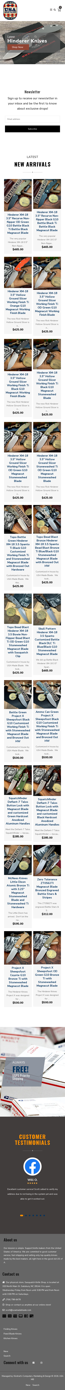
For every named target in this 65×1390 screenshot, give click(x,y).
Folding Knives (10, 1329)
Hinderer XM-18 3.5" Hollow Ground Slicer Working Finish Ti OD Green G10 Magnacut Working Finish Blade (47, 304)
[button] (3, 52)
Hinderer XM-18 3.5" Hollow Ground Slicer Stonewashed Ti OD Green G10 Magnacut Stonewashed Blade (47, 468)
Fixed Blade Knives (13, 1333)
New (6, 1351)
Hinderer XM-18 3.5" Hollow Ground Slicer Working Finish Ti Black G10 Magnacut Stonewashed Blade (47, 385)
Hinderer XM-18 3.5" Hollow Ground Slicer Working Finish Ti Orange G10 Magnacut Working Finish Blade (18, 302)
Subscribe (32, 129)
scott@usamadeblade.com (18, 1310)
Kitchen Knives (11, 1338)
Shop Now (18, 47)
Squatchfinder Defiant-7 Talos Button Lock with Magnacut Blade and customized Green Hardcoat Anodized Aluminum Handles (18, 810)
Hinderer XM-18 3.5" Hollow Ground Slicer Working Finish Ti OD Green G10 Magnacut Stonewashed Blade (18, 468)
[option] (32, 42)
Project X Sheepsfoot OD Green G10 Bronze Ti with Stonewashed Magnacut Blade (47, 976)
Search (7, 1355)
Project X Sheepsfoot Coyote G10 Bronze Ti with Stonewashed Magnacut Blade (17, 977)
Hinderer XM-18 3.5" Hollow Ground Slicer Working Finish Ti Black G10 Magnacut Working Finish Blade (18, 385)
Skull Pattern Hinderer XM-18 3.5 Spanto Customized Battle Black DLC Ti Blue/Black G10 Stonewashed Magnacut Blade (47, 641)
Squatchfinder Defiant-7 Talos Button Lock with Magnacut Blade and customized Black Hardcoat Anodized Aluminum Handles (47, 811)
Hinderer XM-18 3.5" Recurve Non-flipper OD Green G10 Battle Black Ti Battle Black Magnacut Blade (18, 224)
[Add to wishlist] (20, 208)
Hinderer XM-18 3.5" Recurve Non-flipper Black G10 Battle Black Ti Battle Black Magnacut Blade (47, 221)
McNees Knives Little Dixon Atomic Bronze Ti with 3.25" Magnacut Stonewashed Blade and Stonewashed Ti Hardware (18, 892)
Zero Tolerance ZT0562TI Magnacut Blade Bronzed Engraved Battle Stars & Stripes (47, 888)
